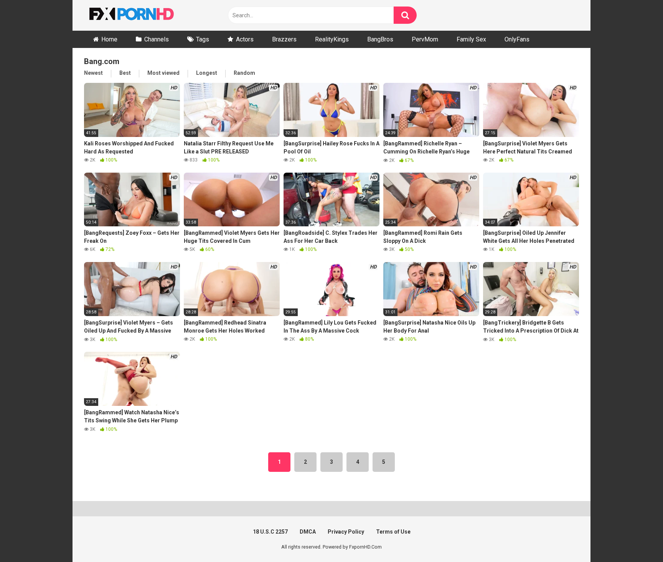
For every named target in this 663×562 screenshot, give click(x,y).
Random (244, 73)
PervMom (425, 39)
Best (125, 73)
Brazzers (284, 39)
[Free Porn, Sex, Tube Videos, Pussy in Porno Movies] (141, 15)
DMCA (308, 532)
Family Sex (471, 39)
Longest (206, 73)
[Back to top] (637, 539)
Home (109, 39)
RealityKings (332, 39)
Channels (156, 39)
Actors (245, 39)
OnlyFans (517, 39)
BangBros (380, 39)
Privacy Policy (346, 532)
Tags (202, 39)
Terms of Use (393, 532)
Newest (93, 73)
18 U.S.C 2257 (270, 532)
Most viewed (163, 73)
